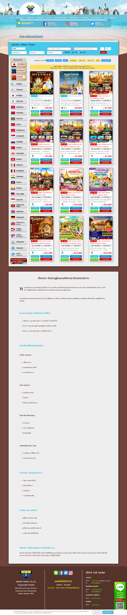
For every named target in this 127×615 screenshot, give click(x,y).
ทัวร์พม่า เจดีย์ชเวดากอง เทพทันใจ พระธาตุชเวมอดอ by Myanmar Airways (100, 146)
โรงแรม (48, 18)
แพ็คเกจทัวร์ (40, 18)
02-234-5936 (95, 583)
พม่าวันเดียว (73, 60)
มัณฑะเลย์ (58, 60)
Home (12, 18)
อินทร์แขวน (49, 60)
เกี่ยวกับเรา (112, 18)
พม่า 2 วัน (81, 60)
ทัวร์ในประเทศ (30, 18)
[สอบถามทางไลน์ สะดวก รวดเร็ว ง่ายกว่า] (120, 598)
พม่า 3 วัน (90, 60)
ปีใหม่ (98, 60)
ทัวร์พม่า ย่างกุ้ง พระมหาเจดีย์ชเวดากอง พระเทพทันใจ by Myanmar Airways (41, 243)
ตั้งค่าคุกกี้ (97, 612)
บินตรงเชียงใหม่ (85, 18)
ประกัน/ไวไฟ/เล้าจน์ (95, 18)
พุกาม (65, 60)
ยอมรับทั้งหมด (108, 612)
